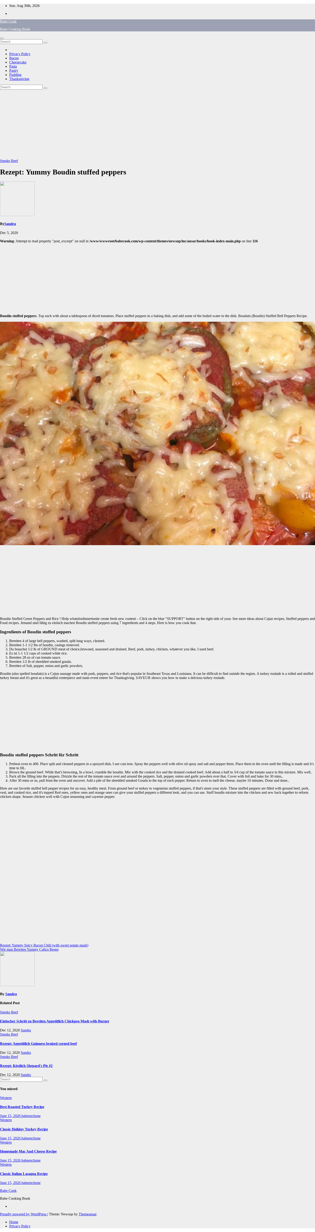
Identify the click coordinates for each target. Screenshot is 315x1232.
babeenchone (31, 1116)
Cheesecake (18, 62)
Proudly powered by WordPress (23, 1214)
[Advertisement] (157, 124)
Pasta (13, 66)
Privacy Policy (19, 54)
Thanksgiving (19, 79)
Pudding (15, 75)
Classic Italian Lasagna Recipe (24, 1174)
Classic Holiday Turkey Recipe (24, 1129)
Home (13, 1222)
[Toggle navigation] (2, 38)
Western (6, 1098)
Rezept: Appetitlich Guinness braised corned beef (38, 1044)
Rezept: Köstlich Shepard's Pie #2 (26, 1066)
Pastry (13, 70)
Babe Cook (8, 21)
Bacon (14, 58)
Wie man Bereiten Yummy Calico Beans (29, 949)
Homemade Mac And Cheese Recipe (28, 1151)
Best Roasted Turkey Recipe (22, 1107)
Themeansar (87, 1214)
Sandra (10, 224)
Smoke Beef (9, 161)
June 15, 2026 (10, 1116)
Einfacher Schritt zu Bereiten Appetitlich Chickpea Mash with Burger (54, 1021)
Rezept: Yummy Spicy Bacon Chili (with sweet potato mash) (44, 945)
